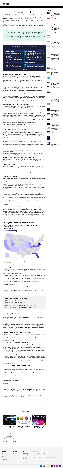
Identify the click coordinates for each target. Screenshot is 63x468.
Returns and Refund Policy (26, 455)
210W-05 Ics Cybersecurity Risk (9, 441)
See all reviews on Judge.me (8, 0)
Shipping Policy (25, 453)
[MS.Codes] (6, 3)
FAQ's (58, 7)
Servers (23, 7)
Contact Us (14, 454)
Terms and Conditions (26, 460)
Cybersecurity (24, 10)
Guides (51, 7)
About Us (14, 453)
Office (52, 12)
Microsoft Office (13, 7)
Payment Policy (25, 457)
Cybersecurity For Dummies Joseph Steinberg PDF (38, 427)
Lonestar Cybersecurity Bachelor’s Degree (9, 427)
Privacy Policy (25, 458)
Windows (31, 7)
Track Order (14, 457)
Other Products (41, 7)
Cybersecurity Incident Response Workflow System (24, 427)
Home (5, 7)
